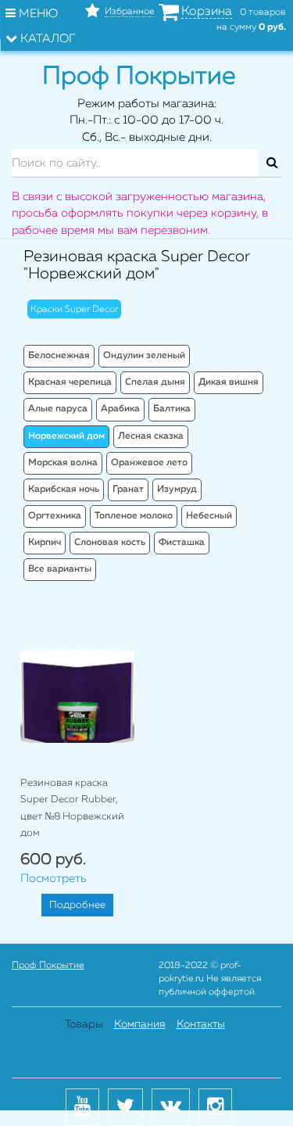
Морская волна (63, 463)
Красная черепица (70, 382)
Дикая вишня (228, 382)
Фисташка (182, 542)
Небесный (209, 516)
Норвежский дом (66, 436)
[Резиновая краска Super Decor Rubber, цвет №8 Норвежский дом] (77, 696)
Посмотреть (53, 878)
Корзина (206, 11)
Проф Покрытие (48, 965)
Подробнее (77, 905)
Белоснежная (59, 355)
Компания (140, 1024)
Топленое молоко (134, 516)
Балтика (172, 409)
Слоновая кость (109, 542)
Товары (84, 1024)
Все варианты (59, 569)
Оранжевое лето (149, 463)
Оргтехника (54, 516)
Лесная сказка (151, 436)
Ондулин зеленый (144, 355)
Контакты (201, 1024)
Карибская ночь (63, 489)
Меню (37, 14)
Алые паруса (58, 409)
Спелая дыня (155, 382)
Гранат (128, 489)
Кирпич (44, 542)
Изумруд (177, 489)
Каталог (46, 39)
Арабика (120, 409)
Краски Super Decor (74, 309)
